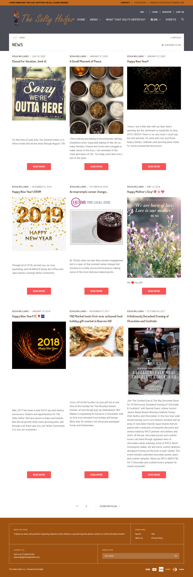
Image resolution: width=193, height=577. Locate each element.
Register (166, 12)
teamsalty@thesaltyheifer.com (166, 3)
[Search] (182, 21)
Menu (94, 19)
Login (155, 12)
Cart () (180, 12)
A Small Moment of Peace (85, 61)
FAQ (153, 534)
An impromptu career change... (89, 192)
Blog (154, 19)
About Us (139, 538)
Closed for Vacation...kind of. (29, 61)
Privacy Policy (157, 538)
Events (171, 19)
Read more (39, 166)
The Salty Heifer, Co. (17, 569)
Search (138, 534)
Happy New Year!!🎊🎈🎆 (28, 316)
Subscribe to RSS (172, 45)
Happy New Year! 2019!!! (26, 192)
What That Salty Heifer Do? (126, 19)
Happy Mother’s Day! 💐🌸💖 (146, 192)
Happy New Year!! (137, 61)
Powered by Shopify (35, 569)
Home (81, 19)
